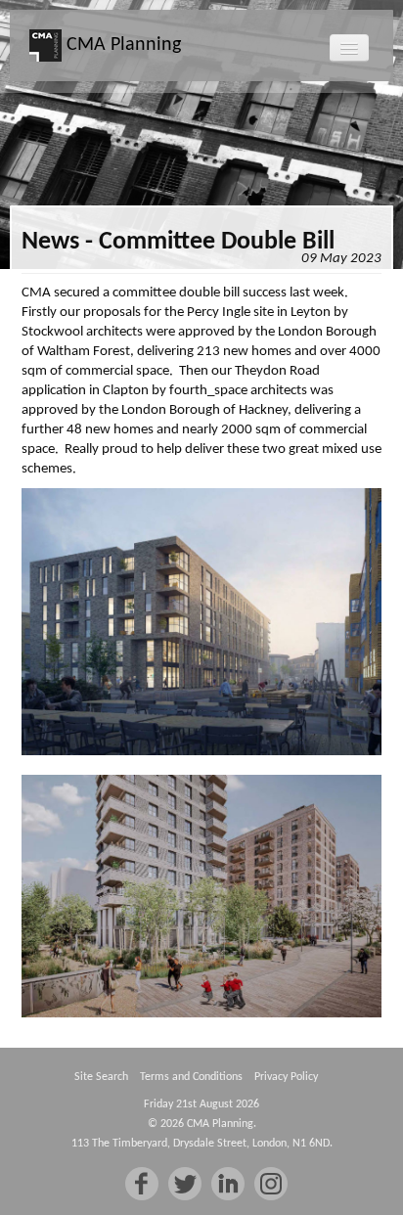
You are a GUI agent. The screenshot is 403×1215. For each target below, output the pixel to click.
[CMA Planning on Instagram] (271, 1183)
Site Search (101, 1077)
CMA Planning (121, 45)
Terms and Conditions (191, 1077)
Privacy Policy (286, 1077)
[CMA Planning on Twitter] (185, 1183)
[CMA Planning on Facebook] (141, 1183)
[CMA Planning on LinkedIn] (228, 1183)
